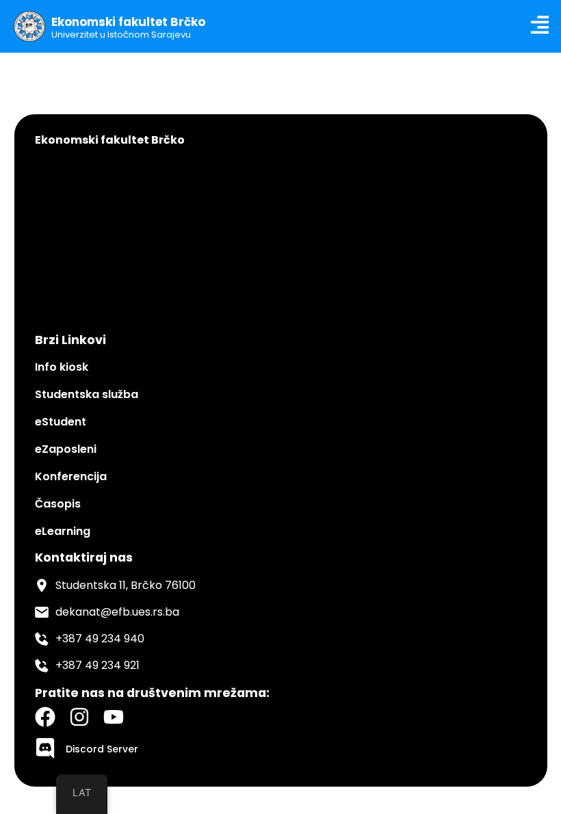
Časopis (58, 504)
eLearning (62, 531)
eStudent (60, 422)
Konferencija (71, 476)
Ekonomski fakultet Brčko (128, 22)
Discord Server (102, 749)
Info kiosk (61, 367)
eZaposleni (65, 449)
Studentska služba (86, 394)
